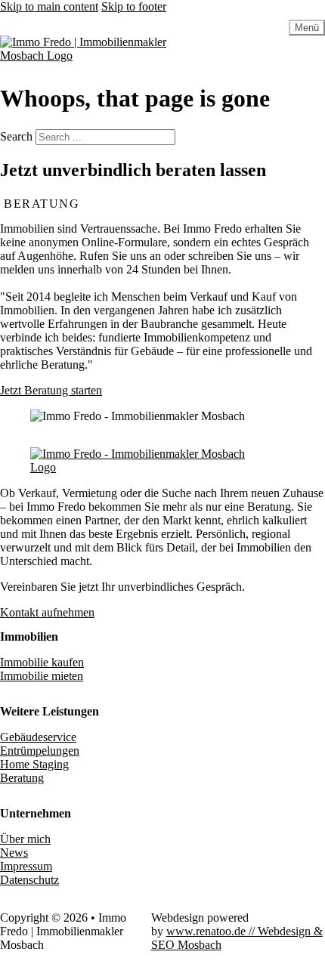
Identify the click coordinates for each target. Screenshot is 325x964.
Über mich (25, 839)
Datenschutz (29, 879)
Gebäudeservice (38, 737)
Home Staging (34, 764)
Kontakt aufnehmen (47, 612)
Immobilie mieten (41, 675)
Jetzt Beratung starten (51, 390)
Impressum (26, 866)
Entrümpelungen (39, 750)
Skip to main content (49, 6)
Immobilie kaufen (42, 662)
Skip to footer (133, 6)
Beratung (22, 777)
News (14, 852)
